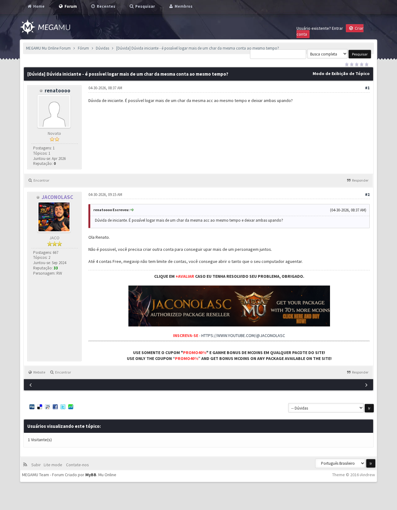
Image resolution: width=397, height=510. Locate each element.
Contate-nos (77, 465)
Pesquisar (144, 6)
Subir (37, 465)
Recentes (105, 6)
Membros (183, 6)
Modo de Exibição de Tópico (341, 73)
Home (38, 6)
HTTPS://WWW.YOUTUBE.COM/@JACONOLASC (243, 335)
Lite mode (54, 465)
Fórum (83, 48)
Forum (70, 6)
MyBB (90, 474)
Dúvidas (102, 48)
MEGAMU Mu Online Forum (48, 48)
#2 (367, 194)
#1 (367, 88)
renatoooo (57, 90)
